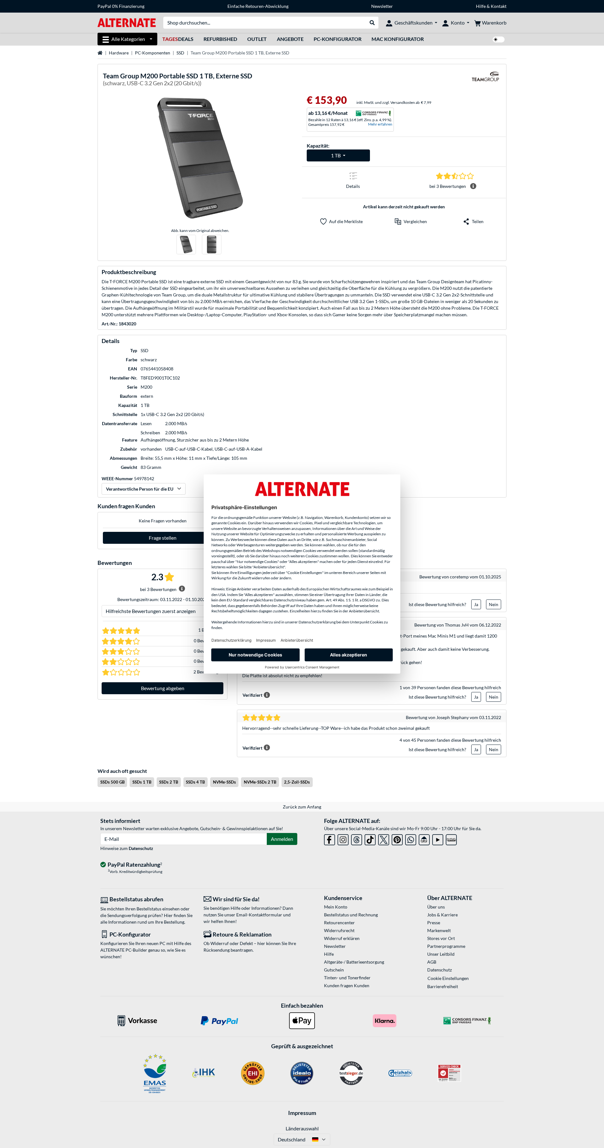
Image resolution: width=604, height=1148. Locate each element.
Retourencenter (339, 922)
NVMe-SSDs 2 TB (260, 782)
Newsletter (382, 6)
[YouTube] (437, 838)
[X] (383, 838)
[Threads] (356, 838)
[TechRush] (424, 838)
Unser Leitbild (441, 954)
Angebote (290, 39)
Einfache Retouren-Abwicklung (257, 6)
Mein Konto (335, 906)
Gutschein (334, 969)
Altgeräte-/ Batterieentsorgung (354, 962)
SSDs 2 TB (168, 782)
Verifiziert (252, 695)
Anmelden (282, 839)
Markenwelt (439, 930)
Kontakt (498, 6)
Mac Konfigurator (398, 39)
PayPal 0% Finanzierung (121, 6)
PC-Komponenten (152, 52)
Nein (493, 604)
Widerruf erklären (342, 938)
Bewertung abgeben (162, 688)
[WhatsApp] (410, 838)
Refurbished (220, 39)
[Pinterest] (397, 838)
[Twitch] (451, 838)
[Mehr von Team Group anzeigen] (485, 80)
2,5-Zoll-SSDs (297, 782)
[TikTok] (370, 838)
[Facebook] (329, 838)
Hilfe (481, 6)
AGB (431, 962)
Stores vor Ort (441, 938)
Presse (433, 922)
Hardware (119, 52)
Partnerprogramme (446, 946)
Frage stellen (162, 538)
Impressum (302, 1112)
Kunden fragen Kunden (346, 985)
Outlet (257, 39)
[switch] (499, 39)
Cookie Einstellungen (448, 978)
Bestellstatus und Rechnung (351, 914)
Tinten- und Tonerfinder (347, 977)
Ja (476, 604)
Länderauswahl (302, 1128)
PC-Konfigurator (337, 39)
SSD (180, 52)
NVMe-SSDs (224, 782)
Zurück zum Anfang (302, 806)
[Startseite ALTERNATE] (127, 22)
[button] (411, 221)
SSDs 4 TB (195, 782)
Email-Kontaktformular (259, 914)
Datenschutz (141, 848)
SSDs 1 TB (141, 782)
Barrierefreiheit (442, 986)
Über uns (436, 906)
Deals (177, 39)
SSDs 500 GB (112, 782)
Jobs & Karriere (442, 914)
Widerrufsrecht (339, 930)
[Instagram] (343, 838)
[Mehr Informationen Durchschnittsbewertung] (473, 186)
